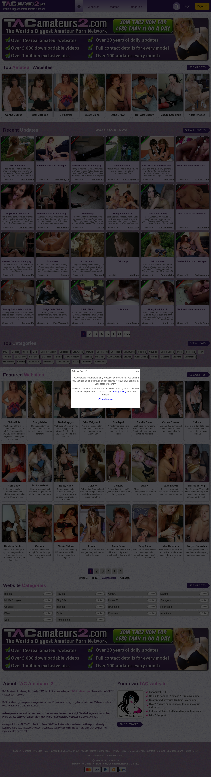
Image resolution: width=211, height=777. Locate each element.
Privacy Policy (119, 391)
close (137, 371)
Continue (105, 399)
